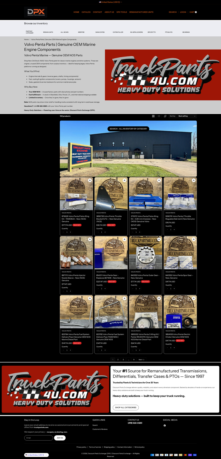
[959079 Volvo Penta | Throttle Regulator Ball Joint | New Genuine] (180, 193)
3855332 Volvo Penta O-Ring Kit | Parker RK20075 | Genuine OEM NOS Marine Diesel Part (145, 337)
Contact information (124, 447)
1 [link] (112, 360)
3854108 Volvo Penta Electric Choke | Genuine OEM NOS (178, 335)
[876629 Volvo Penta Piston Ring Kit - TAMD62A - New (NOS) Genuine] (76, 193)
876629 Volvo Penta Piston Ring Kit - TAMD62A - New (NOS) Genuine (75, 219)
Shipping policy (109, 447)
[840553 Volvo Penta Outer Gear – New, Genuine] (145, 252)
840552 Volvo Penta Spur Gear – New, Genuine (179, 276)
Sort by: (173, 116)
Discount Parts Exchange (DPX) (99, 453)
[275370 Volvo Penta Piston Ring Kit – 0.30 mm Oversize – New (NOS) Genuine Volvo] (145, 193)
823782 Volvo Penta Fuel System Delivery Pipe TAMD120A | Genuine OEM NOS (110, 337)
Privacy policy (81, 447)
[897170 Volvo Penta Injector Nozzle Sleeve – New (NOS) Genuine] (76, 252)
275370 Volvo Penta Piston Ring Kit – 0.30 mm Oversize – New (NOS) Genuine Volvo (144, 219)
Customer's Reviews (100, 429)
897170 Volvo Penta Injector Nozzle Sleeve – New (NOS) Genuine (73, 278)
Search (95, 425)
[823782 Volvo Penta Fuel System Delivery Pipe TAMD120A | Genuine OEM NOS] (111, 311)
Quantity (65, 228)
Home (26, 39)
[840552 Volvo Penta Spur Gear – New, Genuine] (180, 252)
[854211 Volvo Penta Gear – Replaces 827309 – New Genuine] (111, 252)
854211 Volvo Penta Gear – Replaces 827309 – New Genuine (110, 276)
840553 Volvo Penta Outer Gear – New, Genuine (145, 276)
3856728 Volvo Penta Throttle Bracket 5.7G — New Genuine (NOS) (109, 219)
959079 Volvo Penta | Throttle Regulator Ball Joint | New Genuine (180, 217)
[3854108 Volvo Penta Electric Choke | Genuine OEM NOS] (180, 311)
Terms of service (95, 447)
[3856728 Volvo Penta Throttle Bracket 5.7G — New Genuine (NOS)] (111, 193)
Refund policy (139, 447)
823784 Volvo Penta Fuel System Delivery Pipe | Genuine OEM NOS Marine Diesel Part (76, 337)
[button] (173, 12)
